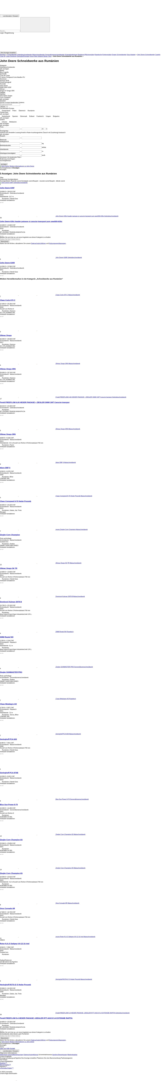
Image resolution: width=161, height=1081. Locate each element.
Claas (8, 56)
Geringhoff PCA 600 (8, 739)
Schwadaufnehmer (71, 54)
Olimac (45, 56)
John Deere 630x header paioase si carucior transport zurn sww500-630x (31, 221)
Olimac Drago (6, 335)
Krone (32, 56)
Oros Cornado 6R (7, 908)
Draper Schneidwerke (119, 54)
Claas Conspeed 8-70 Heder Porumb (15, 501)
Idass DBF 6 (5, 468)
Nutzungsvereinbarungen (57, 243)
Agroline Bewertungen (59, 1054)
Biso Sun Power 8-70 (9, 805)
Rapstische (98, 54)
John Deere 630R (7, 263)
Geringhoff (20, 56)
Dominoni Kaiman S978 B (11, 602)
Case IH (2, 56)
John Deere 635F (7, 188)
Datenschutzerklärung (31, 1054)
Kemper (26, 56)
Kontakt (12, 1048)
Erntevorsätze (107, 54)
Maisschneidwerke (38, 54)
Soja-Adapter (131, 54)
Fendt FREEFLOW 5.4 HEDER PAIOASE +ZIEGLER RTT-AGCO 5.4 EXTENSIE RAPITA (36, 1018)
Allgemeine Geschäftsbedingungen (11, 1054)
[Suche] (35, 24)
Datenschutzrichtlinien (38, 243)
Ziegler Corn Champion (10, 535)
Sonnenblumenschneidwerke (54, 54)
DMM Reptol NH (6, 637)
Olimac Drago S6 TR (8, 568)
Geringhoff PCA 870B (9, 773)
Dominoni (13, 56)
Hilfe (8, 1048)
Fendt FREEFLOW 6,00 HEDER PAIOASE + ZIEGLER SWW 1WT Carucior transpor (35, 402)
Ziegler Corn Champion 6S (11, 840)
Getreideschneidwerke (24, 54)
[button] (80, 43)
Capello (157, 54)
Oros (49, 56)
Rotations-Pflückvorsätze (86, 54)
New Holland (38, 56)
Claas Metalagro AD (8, 704)
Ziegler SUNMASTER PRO (11, 672)
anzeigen (4, 164)
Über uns (3, 1048)
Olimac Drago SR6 (8, 369)
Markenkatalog (72, 1054)
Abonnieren (4, 241)
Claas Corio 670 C (7, 300)
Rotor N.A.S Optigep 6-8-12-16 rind (14, 944)
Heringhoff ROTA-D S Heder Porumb (15, 985)
